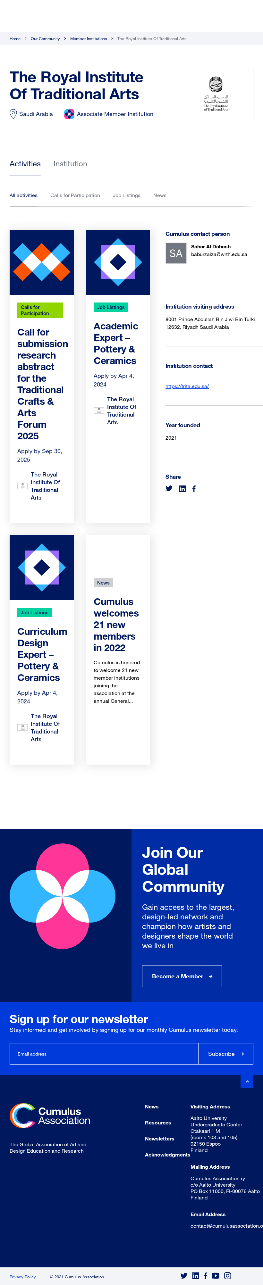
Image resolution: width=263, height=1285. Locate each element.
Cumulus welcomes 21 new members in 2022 (116, 624)
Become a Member (177, 976)
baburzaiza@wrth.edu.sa (219, 254)
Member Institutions (88, 38)
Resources (158, 1122)
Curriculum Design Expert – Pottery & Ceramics (42, 654)
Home (15, 38)
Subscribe (221, 1053)
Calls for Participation (35, 310)
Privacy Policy (23, 1276)
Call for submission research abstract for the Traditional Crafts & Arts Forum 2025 (42, 384)
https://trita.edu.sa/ (187, 386)
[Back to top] (247, 1081)
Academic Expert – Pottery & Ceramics (116, 343)
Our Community (45, 38)
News (103, 582)
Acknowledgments (168, 1154)
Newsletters (159, 1138)
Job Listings (111, 307)
